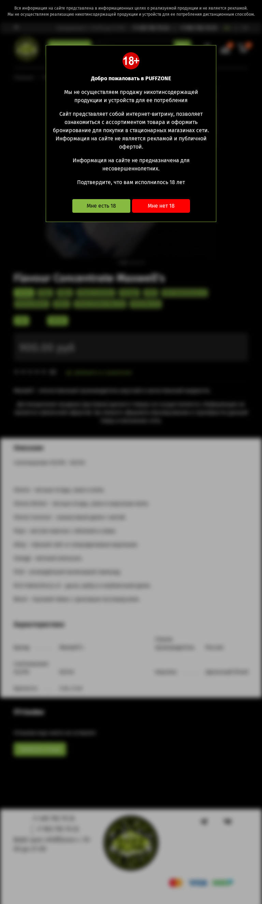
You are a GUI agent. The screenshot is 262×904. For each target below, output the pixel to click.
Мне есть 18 (101, 206)
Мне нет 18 (161, 206)
